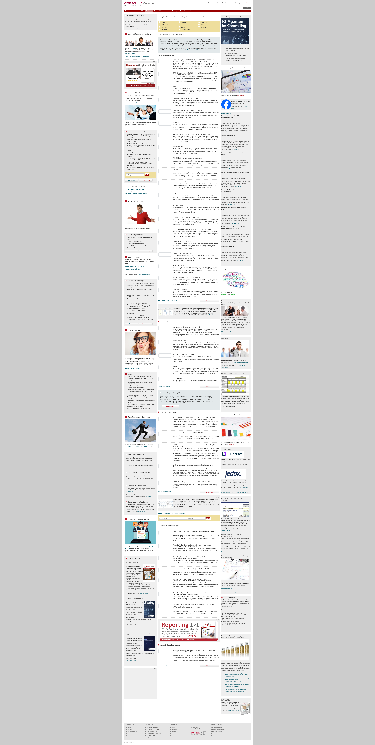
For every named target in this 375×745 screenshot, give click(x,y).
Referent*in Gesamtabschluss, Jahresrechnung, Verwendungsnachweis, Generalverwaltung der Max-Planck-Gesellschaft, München (141, 145)
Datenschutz (150, 735)
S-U (140, 189)
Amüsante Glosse (134, 330)
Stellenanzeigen (226, 114)
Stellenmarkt (165, 24)
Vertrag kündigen (153, 727)
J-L (134, 189)
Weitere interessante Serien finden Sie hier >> (232, 694)
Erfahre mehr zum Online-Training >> (230, 331)
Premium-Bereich (221, 3)
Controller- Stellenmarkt (136, 131)
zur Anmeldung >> (149, 496)
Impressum (150, 737)
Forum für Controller (144, 227)
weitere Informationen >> (138, 125)
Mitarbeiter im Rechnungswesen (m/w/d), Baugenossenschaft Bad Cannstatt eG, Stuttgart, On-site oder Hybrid (141, 163)
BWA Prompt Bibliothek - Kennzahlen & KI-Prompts (140, 283)
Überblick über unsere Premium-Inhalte (138, 462)
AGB (129, 733)
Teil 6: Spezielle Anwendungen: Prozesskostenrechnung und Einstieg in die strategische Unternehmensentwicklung (235, 689)
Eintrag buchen (185, 29)
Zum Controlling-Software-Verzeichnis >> (198, 50)
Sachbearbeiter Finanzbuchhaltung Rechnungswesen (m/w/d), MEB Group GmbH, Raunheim (139, 154)
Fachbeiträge (140, 11)
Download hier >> (214, 315)
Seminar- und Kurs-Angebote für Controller (136, 446)
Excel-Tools (204, 22)
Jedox (128, 239)
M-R (137, 189)
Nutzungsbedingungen (154, 733)
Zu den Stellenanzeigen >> (132, 102)
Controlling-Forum (130, 53)
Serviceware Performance (134, 248)
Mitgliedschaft (174, 729)
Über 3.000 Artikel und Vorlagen (139, 34)
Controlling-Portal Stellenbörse (241, 362)
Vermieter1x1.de (216, 735)
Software (183, 22)
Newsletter (173, 735)
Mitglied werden (210, 3)
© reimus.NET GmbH (129, 742)
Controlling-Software (135, 234)
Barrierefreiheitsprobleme (177, 733)
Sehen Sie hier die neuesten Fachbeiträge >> (137, 56)
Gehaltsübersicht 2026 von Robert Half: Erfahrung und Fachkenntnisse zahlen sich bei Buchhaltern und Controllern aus (141, 391)
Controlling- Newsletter (135, 15)
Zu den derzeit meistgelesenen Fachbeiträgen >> (138, 268)
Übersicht (164, 22)
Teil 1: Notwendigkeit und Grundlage (233, 673)
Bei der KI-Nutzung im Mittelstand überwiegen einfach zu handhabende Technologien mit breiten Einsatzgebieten (140, 378)
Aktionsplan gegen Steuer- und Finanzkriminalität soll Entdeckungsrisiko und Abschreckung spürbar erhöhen (141, 397)
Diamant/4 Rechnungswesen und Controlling (139, 246)
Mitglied (134, 48)
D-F (129, 189)
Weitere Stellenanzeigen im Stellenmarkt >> (231, 263)
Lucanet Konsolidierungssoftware (136, 241)
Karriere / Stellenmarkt (160, 11)
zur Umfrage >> (148, 480)
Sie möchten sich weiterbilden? (139, 417)
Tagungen (164, 27)
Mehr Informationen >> (226, 466)
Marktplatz (149, 11)
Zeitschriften (204, 27)
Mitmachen (173, 731)
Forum (132, 11)
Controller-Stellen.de (217, 727)
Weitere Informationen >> (145, 467)
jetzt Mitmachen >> (141, 511)
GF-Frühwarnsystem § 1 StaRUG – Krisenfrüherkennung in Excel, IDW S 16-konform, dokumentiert (140, 312)
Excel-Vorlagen (173, 11)
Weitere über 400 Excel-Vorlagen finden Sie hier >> (233, 592)
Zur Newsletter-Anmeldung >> (132, 28)
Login (249, 3)
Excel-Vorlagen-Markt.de (218, 737)
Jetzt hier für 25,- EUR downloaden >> (230, 409)
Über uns (130, 729)
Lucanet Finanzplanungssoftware (136, 243)
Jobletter (173, 737)
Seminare (183, 24)
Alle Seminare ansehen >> (165, 386)
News (127, 11)
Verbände (164, 29)
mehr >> (194, 506)
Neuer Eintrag (209, 300)
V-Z (143, 189)
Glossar (192, 11)
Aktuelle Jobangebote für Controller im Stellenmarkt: (172, 513)
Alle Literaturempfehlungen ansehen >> (168, 665)
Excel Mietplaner (131, 301)
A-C (126, 189)
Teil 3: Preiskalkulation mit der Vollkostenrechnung (237, 678)
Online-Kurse (184, 11)
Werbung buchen (239, 3)
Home (159, 14)
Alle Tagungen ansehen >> (165, 491)
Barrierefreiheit (151, 731)
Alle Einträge (131, 180)
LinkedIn (130, 737)
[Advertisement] (140, 684)
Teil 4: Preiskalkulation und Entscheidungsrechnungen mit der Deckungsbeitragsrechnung (233, 681)
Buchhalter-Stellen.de (217, 731)
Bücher (183, 27)
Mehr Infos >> (229, 131)
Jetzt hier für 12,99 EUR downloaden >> (230, 63)
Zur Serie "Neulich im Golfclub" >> (134, 368)
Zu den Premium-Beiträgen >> (133, 269)
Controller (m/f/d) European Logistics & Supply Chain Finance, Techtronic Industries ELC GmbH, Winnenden (141, 136)
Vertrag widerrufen (153, 729)
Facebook (130, 735)
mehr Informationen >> (144, 593)
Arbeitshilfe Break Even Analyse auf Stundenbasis (140, 293)
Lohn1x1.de (215, 733)
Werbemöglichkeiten (132, 731)
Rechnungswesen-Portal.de (219, 729)
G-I (132, 189)
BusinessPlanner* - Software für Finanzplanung (139, 237)
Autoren (230, 3)
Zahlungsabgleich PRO (133, 299)
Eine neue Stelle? (134, 93)
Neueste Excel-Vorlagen (136, 280)
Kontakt (129, 727)
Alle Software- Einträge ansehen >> (167, 300)
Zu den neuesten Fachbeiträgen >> (134, 266)
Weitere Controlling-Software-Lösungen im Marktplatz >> (234, 492)
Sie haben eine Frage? (135, 201)
